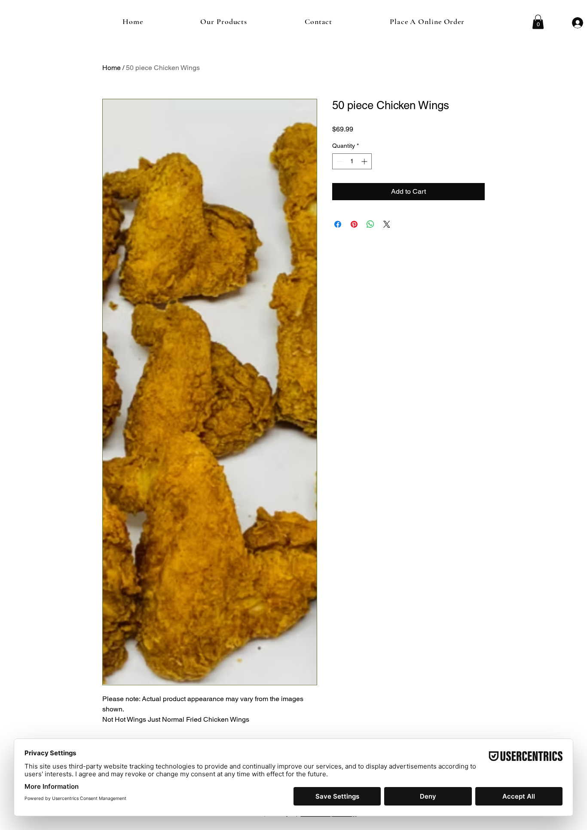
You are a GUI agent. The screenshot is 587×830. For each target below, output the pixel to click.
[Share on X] (387, 224)
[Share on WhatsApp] (370, 224)
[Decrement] (338, 161)
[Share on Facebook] (338, 224)
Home (111, 68)
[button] (538, 22)
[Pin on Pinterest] (354, 224)
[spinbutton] (352, 161)
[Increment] (365, 161)
